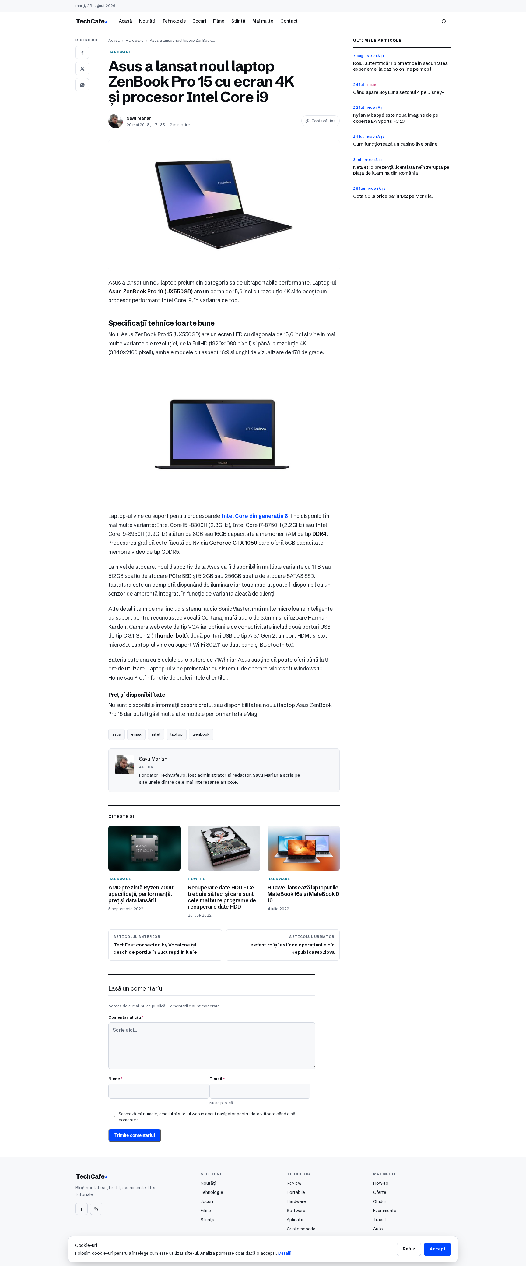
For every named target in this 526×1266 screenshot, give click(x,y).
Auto (378, 1229)
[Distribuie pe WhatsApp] (82, 84)
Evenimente (384, 1210)
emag (136, 734)
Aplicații (295, 1219)
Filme (218, 21)
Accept (437, 1249)
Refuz (409, 1249)
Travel (379, 1219)
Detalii (284, 1253)
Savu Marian (139, 118)
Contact (289, 21)
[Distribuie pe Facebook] (82, 52)
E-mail (217, 1078)
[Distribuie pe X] (82, 68)
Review (294, 1183)
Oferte (379, 1192)
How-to (380, 1183)
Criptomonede (301, 1229)
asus (116, 734)
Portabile (296, 1192)
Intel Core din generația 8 (254, 516)
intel (156, 734)
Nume (115, 1078)
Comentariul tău (125, 1017)
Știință (238, 21)
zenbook (201, 734)
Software (296, 1210)
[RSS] (96, 1209)
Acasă (125, 21)
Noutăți (147, 21)
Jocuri (199, 21)
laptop (176, 734)
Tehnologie (174, 21)
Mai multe (262, 21)
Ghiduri (380, 1201)
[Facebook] (81, 1209)
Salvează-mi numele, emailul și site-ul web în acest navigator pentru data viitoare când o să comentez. (207, 1116)
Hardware (135, 40)
